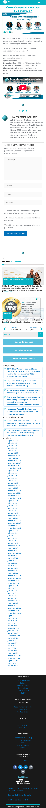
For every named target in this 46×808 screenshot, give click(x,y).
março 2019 (13, 651)
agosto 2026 (13, 441)
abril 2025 (12, 481)
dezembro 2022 (14, 551)
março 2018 (13, 666)
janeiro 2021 (13, 603)
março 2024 (13, 513)
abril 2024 (12, 511)
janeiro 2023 (13, 548)
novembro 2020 (14, 608)
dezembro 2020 (14, 606)
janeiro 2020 (13, 631)
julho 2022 (12, 561)
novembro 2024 (14, 493)
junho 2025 (12, 476)
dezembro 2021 (14, 576)
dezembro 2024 (14, 491)
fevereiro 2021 (14, 601)
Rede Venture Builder (23, 707)
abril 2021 (12, 596)
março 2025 (13, 483)
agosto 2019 (13, 638)
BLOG (23, 693)
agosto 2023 (13, 531)
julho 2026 (12, 443)
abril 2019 (12, 648)
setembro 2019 (14, 636)
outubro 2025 (13, 466)
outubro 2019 (13, 633)
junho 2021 (12, 591)
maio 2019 (12, 646)
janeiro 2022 (13, 573)
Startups (23, 709)
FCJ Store (23, 761)
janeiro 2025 (13, 488)
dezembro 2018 (14, 656)
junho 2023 (12, 536)
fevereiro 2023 (14, 546)
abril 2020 (12, 623)
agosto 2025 (13, 471)
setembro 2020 (14, 613)
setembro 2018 (14, 658)
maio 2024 (12, 508)
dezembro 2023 (14, 521)
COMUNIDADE (23, 691)
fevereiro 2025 (14, 486)
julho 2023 (12, 533)
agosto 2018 (13, 661)
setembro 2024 (14, 498)
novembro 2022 (14, 553)
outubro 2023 (13, 526)
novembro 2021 (14, 578)
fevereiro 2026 (14, 456)
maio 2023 (12, 538)
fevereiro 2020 (14, 628)
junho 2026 (12, 446)
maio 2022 (12, 566)
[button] (19, 111)
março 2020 (13, 626)
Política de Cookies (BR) (18, 800)
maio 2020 (12, 621)
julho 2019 (12, 641)
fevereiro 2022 (14, 571)
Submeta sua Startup (23, 738)
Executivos (23, 688)
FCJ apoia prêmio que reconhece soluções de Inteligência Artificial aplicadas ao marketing (22, 321)
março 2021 (12, 598)
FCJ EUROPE (23, 725)
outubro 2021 (13, 581)
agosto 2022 (13, 558)
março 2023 (13, 543)
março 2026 (13, 453)
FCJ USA (23, 728)
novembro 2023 (14, 523)
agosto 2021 (13, 586)
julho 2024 (12, 503)
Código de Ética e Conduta (19, 795)
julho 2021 (12, 588)
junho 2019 (12, 643)
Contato (23, 748)
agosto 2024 (13, 501)
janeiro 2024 (13, 518)
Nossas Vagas (23, 745)
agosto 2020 (13, 616)
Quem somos (23, 686)
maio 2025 (12, 478)
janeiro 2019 (13, 653)
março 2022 (13, 568)
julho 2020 (12, 618)
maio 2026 (12, 448)
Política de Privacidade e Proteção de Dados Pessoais (23, 789)
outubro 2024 (13, 496)
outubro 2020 (13, 611)
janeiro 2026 (13, 458)
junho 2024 (12, 506)
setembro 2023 (14, 528)
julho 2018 (12, 663)
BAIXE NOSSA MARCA (23, 700)
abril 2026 (12, 451)
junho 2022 (12, 563)
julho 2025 (12, 473)
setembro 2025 (14, 468)
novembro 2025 (14, 463)
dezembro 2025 (14, 461)
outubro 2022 (13, 556)
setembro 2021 (14, 583)
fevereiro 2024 (14, 516)
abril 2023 (12, 541)
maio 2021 (12, 593)
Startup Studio (23, 712)
